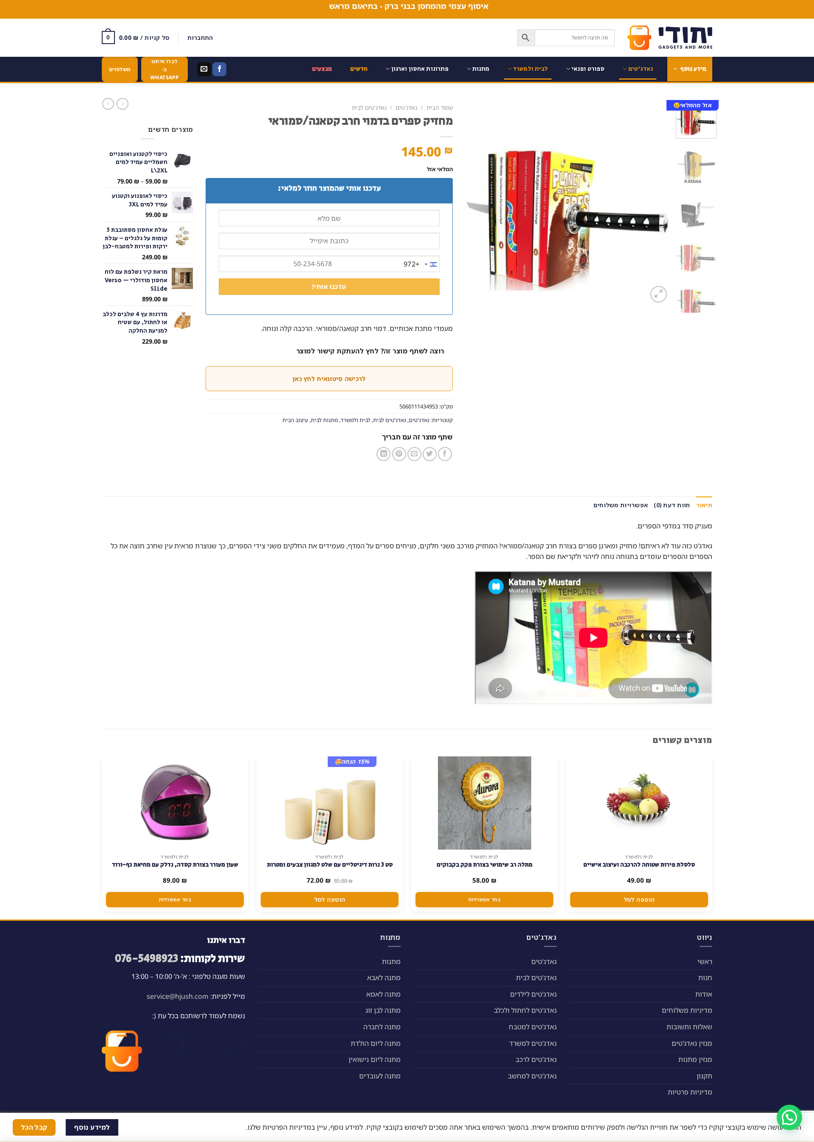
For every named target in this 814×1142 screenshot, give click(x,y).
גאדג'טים (640, 68)
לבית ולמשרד (530, 68)
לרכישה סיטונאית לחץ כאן (329, 379)
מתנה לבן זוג (383, 1010)
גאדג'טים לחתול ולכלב (525, 1010)
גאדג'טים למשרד (533, 1043)
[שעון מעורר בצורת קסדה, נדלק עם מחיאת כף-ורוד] (175, 803)
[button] (789, 1117)
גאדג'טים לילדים (533, 994)
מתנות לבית (324, 420)
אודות (703, 994)
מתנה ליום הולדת (376, 1043)
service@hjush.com (178, 996)
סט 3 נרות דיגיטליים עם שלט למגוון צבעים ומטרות (330, 865)
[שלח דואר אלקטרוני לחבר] (414, 454)
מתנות (481, 68)
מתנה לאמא (383, 994)
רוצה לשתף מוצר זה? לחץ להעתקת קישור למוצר (370, 351)
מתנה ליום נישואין (374, 1059)
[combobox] (421, 264)
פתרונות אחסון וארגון (420, 68)
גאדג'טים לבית (369, 107)
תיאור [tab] (704, 505)
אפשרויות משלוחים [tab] (621, 505)
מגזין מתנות (695, 1059)
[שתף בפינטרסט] (399, 454)
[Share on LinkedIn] (383, 454)
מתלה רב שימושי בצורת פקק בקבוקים (484, 865)
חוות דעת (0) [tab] (672, 505)
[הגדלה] (658, 294)
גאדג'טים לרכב (536, 1059)
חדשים (359, 68)
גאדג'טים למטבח (533, 1026)
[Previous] (655, 202)
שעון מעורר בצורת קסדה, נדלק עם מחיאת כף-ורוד (175, 865)
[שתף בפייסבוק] (445, 454)
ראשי (704, 961)
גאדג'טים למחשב (532, 1076)
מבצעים (322, 68)
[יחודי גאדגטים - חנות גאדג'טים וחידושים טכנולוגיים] (669, 37)
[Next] (474, 202)
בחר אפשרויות (484, 899)
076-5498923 (146, 959)
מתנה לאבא (384, 977)
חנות (705, 977)
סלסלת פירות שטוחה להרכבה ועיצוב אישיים (639, 865)
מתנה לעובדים (380, 1076)
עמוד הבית (440, 107)
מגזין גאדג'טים (692, 1043)
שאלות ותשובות (689, 1026)
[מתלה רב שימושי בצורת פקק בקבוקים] (484, 803)
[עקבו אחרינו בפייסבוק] (219, 69)
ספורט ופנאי (588, 68)
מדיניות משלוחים (687, 1010)
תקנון (704, 1076)
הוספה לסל (639, 899)
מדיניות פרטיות (690, 1092)
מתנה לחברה (382, 1026)
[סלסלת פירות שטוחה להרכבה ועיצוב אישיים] (639, 803)
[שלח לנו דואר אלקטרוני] (204, 69)
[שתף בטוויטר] (430, 454)
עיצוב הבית (295, 420)
